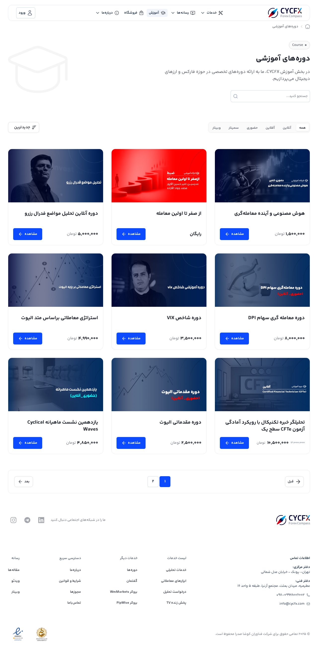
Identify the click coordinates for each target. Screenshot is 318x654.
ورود (22, 13)
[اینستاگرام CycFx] (13, 520)
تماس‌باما (74, 603)
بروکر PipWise (127, 603)
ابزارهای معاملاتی (173, 581)
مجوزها (75, 592)
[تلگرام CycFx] (27, 520)
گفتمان (131, 581)
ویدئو (15, 581)
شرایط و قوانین (70, 581)
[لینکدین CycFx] (41, 520)
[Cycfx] (285, 13)
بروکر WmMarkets (123, 592)
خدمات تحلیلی (176, 570)
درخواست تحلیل (174, 592)
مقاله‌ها (14, 570)
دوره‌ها (132, 570)
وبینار (15, 592)
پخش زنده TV (176, 603)
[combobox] (23, 127)
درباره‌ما (75, 570)
